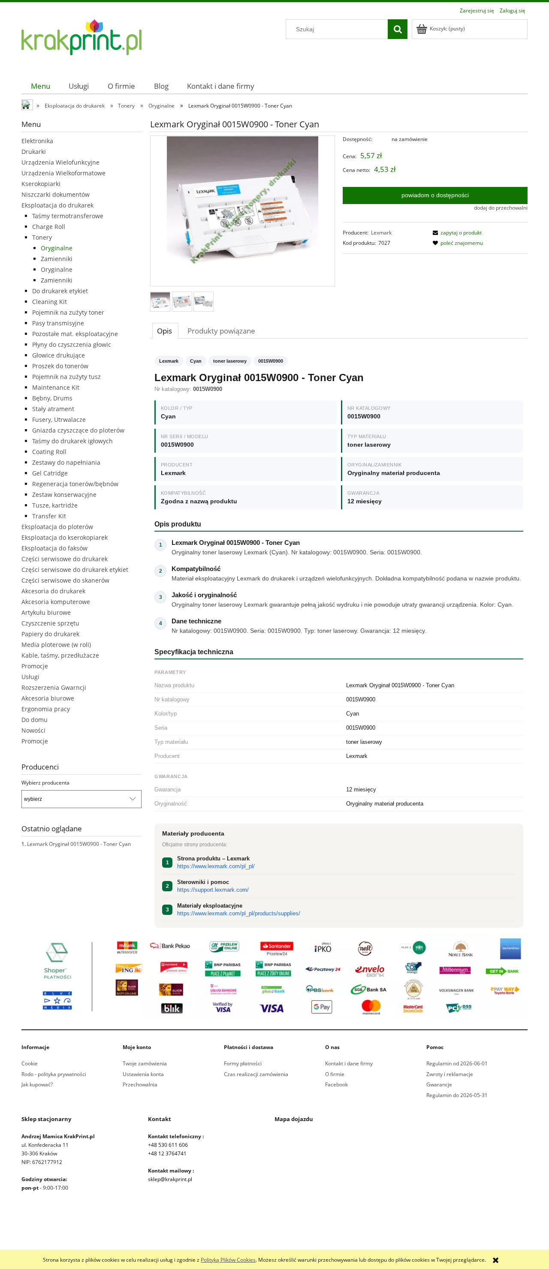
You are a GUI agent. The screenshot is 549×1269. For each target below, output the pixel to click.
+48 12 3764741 (167, 1153)
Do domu (34, 720)
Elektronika (37, 141)
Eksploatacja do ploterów (57, 527)
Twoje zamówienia (145, 1063)
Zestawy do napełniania (66, 462)
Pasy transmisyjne (58, 323)
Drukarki (33, 151)
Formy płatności (243, 1063)
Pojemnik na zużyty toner (68, 312)
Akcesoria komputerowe (55, 602)
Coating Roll (49, 452)
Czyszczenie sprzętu (50, 623)
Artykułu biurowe (46, 612)
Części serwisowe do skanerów (65, 580)
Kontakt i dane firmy (349, 1063)
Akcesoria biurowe (47, 698)
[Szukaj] (397, 29)
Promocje (34, 666)
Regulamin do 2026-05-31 (457, 1095)
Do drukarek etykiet (60, 291)
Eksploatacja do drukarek (57, 205)
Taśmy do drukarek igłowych (72, 441)
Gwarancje (439, 1084)
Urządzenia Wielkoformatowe (63, 173)
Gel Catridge (50, 473)
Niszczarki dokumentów (55, 194)
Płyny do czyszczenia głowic (71, 344)
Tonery (42, 237)
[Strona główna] (81, 42)
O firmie (334, 1074)
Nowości (33, 730)
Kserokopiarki (40, 184)
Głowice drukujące (58, 355)
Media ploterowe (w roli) (56, 645)
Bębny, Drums (52, 398)
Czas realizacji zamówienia (256, 1074)
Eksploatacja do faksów (54, 548)
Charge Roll (48, 227)
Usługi (30, 677)
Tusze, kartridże (55, 505)
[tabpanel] (339, 642)
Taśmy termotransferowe (67, 216)
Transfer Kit (49, 516)
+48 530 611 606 (168, 1145)
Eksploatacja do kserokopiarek (64, 537)
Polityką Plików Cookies (228, 1259)
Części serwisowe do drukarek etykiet (74, 569)
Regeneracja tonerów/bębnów (75, 484)
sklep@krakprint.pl (170, 1179)
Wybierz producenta (45, 783)
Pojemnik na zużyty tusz (66, 377)
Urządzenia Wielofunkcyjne (60, 162)
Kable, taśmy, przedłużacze (60, 655)
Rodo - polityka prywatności (53, 1074)
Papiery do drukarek (50, 634)
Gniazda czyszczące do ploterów (78, 430)
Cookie (29, 1063)
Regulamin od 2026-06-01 (457, 1063)
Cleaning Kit (49, 302)
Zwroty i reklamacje (449, 1074)
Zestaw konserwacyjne (64, 494)
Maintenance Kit (55, 387)
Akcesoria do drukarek (53, 591)
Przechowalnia (140, 1084)
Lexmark (381, 232)
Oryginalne (56, 248)
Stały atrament (53, 409)
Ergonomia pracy (45, 709)
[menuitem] (40, 86)
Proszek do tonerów (60, 366)
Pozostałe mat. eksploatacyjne (75, 334)
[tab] (165, 330)
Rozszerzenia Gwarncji (53, 687)
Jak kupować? (37, 1084)
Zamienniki (56, 259)
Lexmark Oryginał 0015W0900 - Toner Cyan (79, 844)
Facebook (336, 1084)
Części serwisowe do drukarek (64, 559)
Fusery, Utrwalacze (59, 419)
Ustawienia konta (143, 1074)
